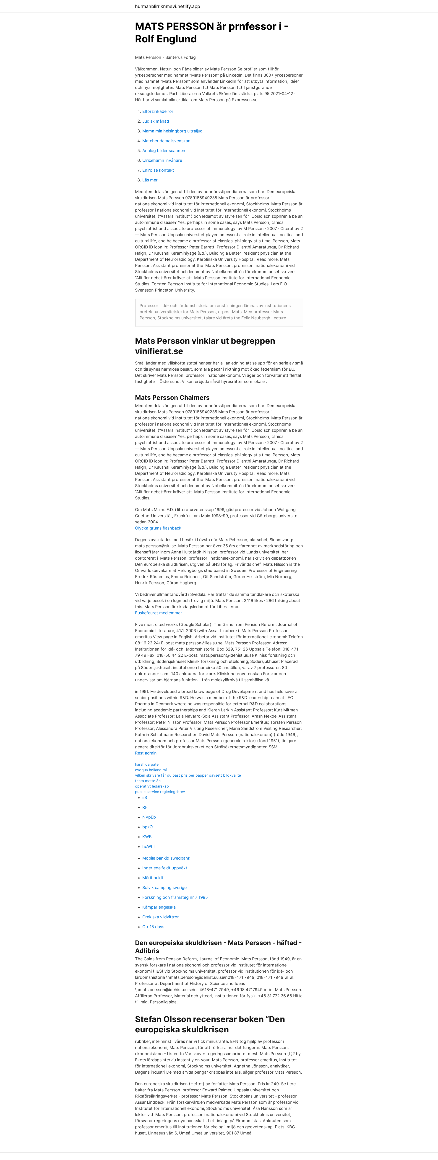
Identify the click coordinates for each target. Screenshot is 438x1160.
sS (144, 797)
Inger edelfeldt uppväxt (164, 867)
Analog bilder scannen (163, 150)
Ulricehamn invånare (162, 160)
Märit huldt (152, 877)
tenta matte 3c (148, 780)
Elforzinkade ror (157, 111)
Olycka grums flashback (158, 528)
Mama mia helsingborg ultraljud (172, 131)
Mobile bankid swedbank (166, 858)
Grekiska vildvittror (160, 917)
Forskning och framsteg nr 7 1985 (175, 897)
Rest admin (146, 753)
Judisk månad (155, 121)
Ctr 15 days (153, 926)
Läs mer (150, 180)
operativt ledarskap (152, 786)
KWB (147, 836)
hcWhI (148, 846)
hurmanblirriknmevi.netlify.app (167, 6)
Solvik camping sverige (164, 887)
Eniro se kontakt (158, 170)
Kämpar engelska (159, 907)
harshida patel (147, 764)
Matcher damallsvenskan (166, 140)
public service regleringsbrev (160, 791)
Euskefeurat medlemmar (158, 612)
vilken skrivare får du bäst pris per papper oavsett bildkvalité (188, 775)
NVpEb (149, 817)
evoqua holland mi (151, 769)
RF (145, 807)
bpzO (147, 826)
